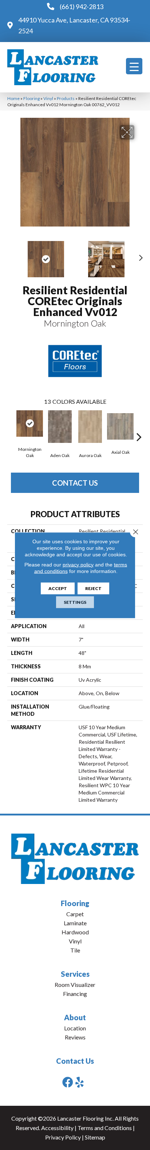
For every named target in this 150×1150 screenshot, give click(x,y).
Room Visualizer (75, 984)
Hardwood (75, 932)
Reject (93, 588)
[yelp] (79, 1082)
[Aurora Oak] (90, 426)
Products (66, 98)
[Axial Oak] (120, 426)
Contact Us (75, 482)
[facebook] (67, 1082)
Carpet (75, 913)
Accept (57, 588)
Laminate (75, 922)
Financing (75, 993)
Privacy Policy (63, 1137)
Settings (75, 602)
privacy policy (78, 564)
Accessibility (57, 1127)
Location (75, 1028)
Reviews (75, 1037)
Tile (75, 950)
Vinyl (48, 98)
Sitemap (95, 1137)
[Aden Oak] (60, 426)
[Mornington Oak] (30, 423)
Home (13, 98)
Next (139, 255)
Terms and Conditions (105, 1127)
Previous (11, 255)
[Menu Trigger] (134, 66)
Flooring (31, 98)
